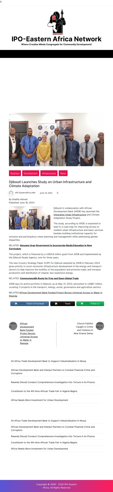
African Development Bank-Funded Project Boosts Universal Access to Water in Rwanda (29, 333)
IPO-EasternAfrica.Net (25, 192)
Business (14, 173)
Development (31, 173)
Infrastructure (49, 173)
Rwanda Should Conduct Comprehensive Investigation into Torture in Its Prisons (53, 382)
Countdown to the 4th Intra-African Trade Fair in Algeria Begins (44, 391)
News (63, 173)
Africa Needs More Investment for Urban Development (39, 400)
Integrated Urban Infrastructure (70, 214)
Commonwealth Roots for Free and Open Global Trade (49, 278)
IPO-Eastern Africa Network (57, 39)
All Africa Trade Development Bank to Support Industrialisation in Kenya (48, 361)
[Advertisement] (56, 78)
